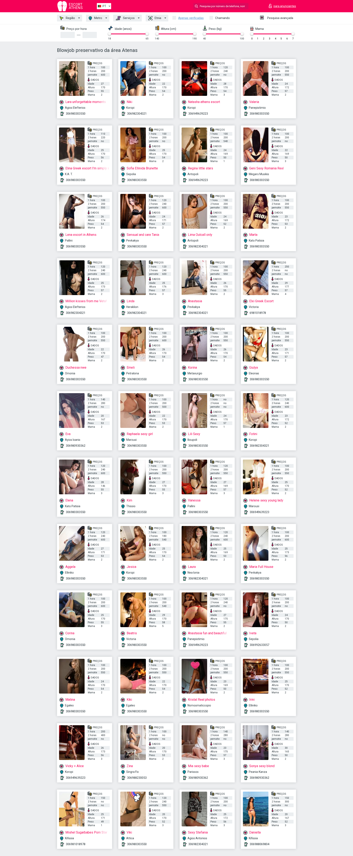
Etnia (157, 18)
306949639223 (198, 113)
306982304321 (137, 113)
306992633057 (259, 645)
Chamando (222, 18)
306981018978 (75, 844)
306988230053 (137, 778)
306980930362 (75, 446)
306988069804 (259, 844)
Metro (97, 18)
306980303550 (75, 113)
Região (70, 18)
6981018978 (258, 313)
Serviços (128, 18)
